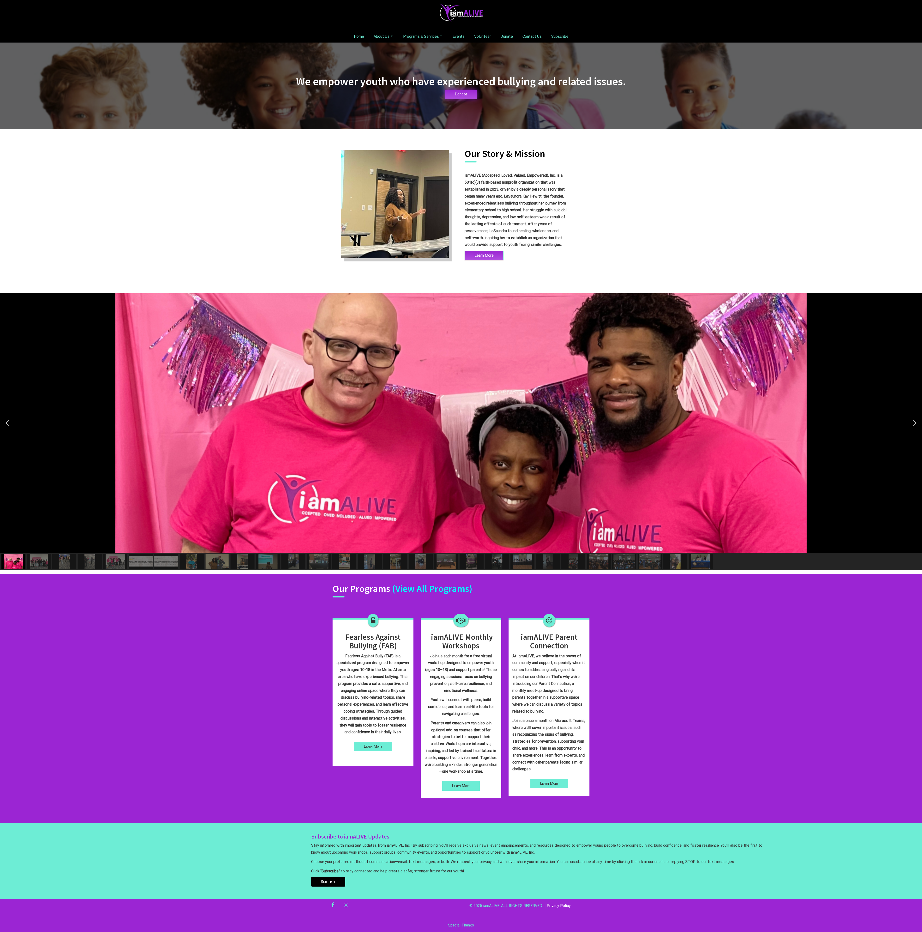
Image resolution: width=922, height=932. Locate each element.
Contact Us (532, 36)
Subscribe (559, 36)
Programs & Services (421, 36)
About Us (381, 36)
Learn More (484, 255)
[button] (7, 423)
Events (459, 36)
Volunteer (482, 36)
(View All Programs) (432, 589)
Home (359, 36)
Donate (506, 36)
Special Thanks (461, 925)
